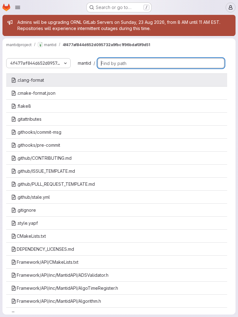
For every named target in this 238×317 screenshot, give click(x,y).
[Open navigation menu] (18, 7)
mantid (84, 63)
